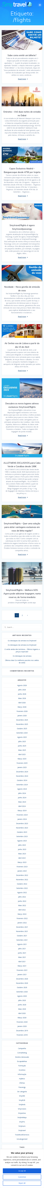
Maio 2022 (22, 905)
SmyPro (22, 1122)
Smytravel (22, 1130)
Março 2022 (22, 914)
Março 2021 (22, 966)
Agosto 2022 (22, 892)
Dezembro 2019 (22, 1030)
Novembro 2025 (22, 724)
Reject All (22, 1183)
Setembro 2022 (22, 888)
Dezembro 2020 (22, 979)
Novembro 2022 (22, 879)
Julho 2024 (22, 793)
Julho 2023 (22, 845)
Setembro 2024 (22, 785)
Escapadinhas (22, 1061)
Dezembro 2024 (22, 772)
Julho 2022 (22, 897)
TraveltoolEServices (22, 1135)
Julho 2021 (22, 948)
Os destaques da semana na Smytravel (22, 641)
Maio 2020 (22, 1009)
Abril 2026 (22, 703)
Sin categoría (22, 1091)
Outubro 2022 (22, 884)
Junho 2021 (22, 953)
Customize (22, 1177)
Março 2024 (22, 810)
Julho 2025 (22, 741)
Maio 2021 (22, 957)
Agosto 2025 (22, 737)
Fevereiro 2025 (22, 763)
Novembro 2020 (22, 983)
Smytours (22, 1126)
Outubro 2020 (22, 987)
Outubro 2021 (22, 936)
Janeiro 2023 (22, 871)
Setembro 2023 (22, 836)
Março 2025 (22, 759)
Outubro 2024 (22, 780)
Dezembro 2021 (22, 927)
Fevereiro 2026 (22, 711)
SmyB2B (22, 1100)
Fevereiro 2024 (22, 815)
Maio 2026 (22, 698)
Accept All (22, 1171)
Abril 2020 (22, 1013)
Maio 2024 (22, 802)
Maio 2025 (22, 750)
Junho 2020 (22, 1005)
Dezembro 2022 (22, 875)
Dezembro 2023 (22, 823)
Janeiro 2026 (22, 715)
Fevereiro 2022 (22, 918)
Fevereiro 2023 (22, 867)
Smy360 (22, 1096)
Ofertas (22, 1083)
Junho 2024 (22, 797)
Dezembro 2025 (22, 720)
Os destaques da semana (22, 656)
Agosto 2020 (22, 996)
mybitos (22, 1079)
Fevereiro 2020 (22, 1022)
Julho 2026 (22, 690)
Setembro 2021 (22, 940)
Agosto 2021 (22, 944)
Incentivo (22, 1070)
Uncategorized (22, 1139)
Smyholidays (22, 1117)
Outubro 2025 (22, 728)
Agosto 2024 (22, 789)
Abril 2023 (22, 858)
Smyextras (22, 1113)
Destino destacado (22, 1057)
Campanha (22, 1048)
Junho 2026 (22, 694)
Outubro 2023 (22, 832)
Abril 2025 (22, 754)
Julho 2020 (22, 1000)
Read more (22, 79)
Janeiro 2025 (22, 767)
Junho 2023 (22, 849)
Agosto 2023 (22, 841)
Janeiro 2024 (22, 819)
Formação (22, 1066)
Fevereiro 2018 (22, 1035)
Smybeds (22, 1104)
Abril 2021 (22, 961)
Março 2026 (22, 707)
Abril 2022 (22, 910)
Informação (22, 1074)
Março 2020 (22, 1018)
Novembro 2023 (22, 828)
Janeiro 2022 (22, 923)
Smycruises (22, 1109)
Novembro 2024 (22, 776)
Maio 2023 (22, 854)
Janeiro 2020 (22, 1026)
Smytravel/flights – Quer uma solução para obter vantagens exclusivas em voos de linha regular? (22, 527)
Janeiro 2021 (22, 974)
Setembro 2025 (22, 733)
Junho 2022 (22, 901)
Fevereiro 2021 (22, 970)
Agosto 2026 (22, 685)
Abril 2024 (22, 806)
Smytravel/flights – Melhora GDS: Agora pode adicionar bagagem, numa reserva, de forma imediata (22, 594)
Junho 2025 (22, 746)
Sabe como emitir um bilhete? (22, 55)
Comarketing (22, 1053)
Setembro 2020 (22, 992)
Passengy (22, 1087)
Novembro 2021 (22, 931)
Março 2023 (22, 862)
